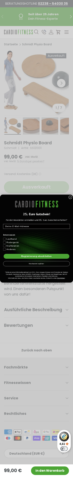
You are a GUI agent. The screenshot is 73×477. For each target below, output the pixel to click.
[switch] (64, 449)
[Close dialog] (70, 197)
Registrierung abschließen (36, 256)
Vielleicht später (36, 263)
